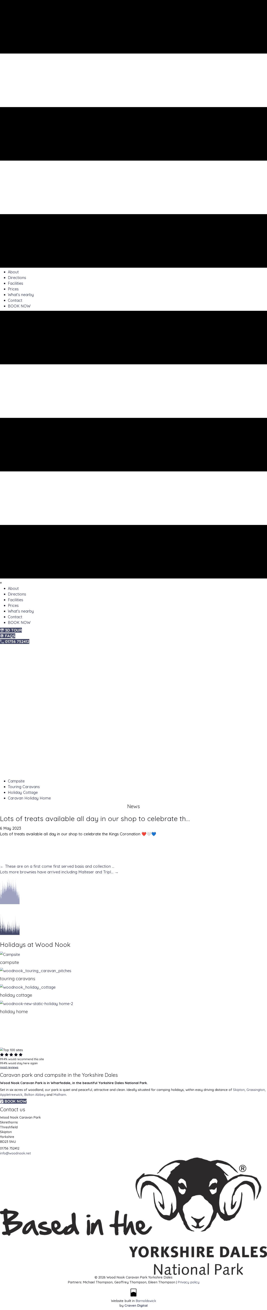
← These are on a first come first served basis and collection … (57, 866)
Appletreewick (11, 1094)
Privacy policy (188, 1282)
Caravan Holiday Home (29, 798)
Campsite (16, 781)
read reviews (9, 1067)
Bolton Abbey (35, 1094)
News (133, 806)
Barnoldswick (146, 1301)
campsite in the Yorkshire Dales (81, 1075)
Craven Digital (136, 1305)
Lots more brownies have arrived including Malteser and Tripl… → (59, 871)
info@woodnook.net (15, 1153)
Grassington (255, 1090)
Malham (59, 1094)
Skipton (239, 1090)
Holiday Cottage (23, 792)
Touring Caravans (24, 786)
